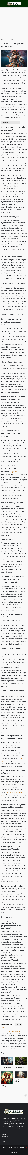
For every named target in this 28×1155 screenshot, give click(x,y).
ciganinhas (14, 472)
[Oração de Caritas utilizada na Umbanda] (21, 1074)
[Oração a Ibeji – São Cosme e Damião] (7, 1077)
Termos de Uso (4, 1134)
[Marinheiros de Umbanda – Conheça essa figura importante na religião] (7, 1061)
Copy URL (18, 1024)
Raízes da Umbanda (14, 1149)
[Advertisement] (14, 24)
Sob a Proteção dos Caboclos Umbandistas (20, 1066)
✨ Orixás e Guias (9, 39)
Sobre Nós (3, 1131)
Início (3, 39)
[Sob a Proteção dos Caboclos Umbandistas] (21, 1061)
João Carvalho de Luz (14, 1032)
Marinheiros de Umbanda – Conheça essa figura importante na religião (7, 1067)
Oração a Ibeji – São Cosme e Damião (5, 1086)
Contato (3, 1141)
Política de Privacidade (6, 1139)
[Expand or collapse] (18, 123)
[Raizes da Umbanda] (14, 3)
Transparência (4, 1136)
